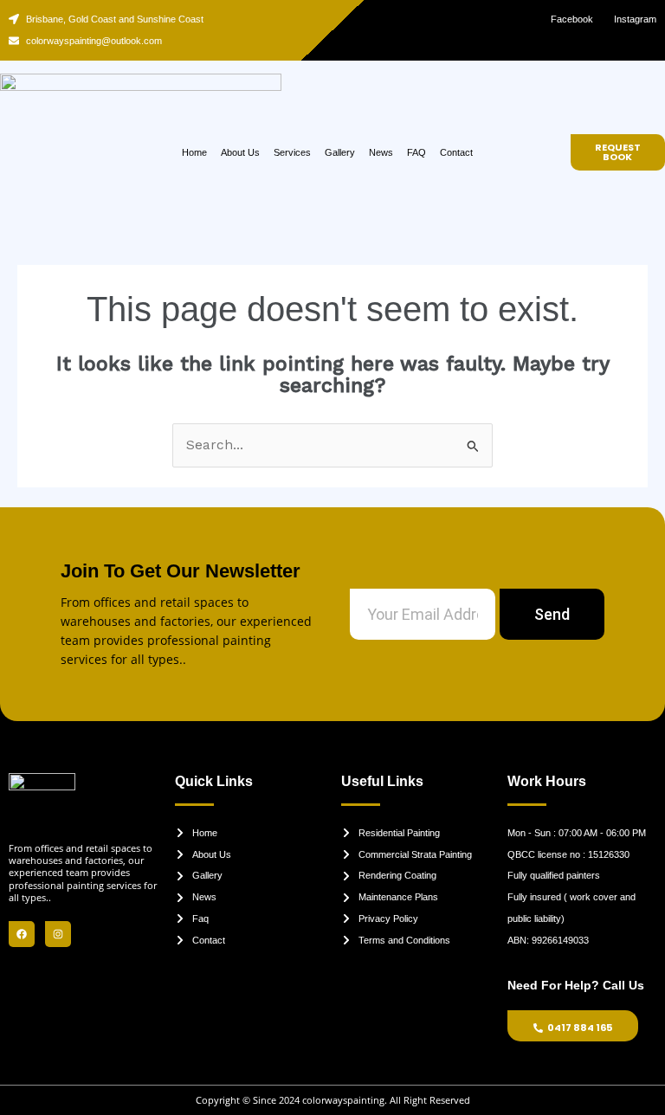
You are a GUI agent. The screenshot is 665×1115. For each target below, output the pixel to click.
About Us (240, 152)
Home (194, 152)
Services (292, 152)
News (381, 152)
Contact (456, 152)
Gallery (340, 152)
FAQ (416, 152)
